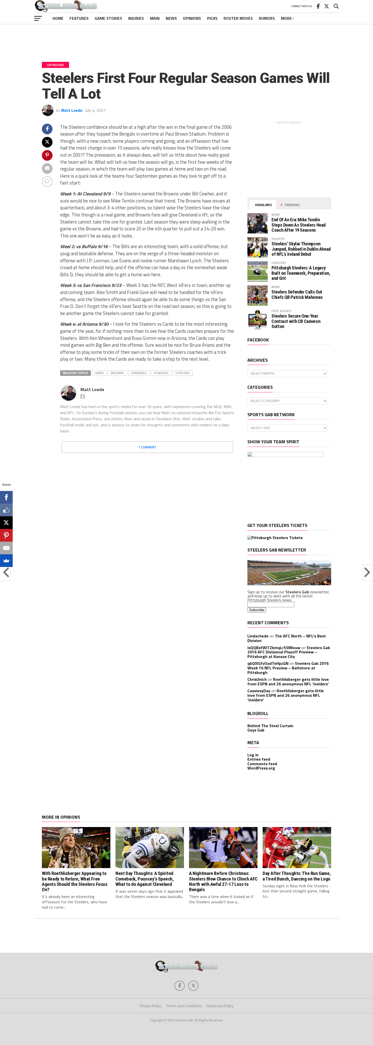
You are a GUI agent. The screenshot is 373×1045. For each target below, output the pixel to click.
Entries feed (258, 759)
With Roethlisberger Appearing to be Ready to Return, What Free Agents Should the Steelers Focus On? (74, 881)
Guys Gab (255, 730)
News (171, 18)
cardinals (139, 372)
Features (79, 18)
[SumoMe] (6, 560)
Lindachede (257, 636)
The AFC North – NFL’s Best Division (286, 638)
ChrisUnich (257, 679)
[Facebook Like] (6, 510)
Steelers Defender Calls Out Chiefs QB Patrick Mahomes (297, 294)
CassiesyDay (258, 691)
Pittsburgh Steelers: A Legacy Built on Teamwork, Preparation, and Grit (301, 273)
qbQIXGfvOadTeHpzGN (268, 663)
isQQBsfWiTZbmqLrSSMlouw (273, 648)
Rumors (267, 18)
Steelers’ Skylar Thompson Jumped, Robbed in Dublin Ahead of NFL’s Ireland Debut (301, 248)
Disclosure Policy (220, 1006)
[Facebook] (6, 497)
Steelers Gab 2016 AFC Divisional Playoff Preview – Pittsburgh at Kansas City (288, 652)
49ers (99, 372)
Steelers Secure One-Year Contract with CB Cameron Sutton (296, 321)
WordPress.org (261, 768)
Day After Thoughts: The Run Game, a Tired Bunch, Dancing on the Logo (297, 876)
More (286, 18)
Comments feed (262, 764)
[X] (6, 522)
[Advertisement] (186, 39)
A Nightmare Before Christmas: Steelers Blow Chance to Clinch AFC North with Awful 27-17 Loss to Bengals (223, 881)
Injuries (136, 18)
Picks (212, 18)
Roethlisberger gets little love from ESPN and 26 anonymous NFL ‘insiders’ (288, 681)
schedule (161, 372)
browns (117, 372)
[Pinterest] (6, 535)
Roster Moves (238, 18)
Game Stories (108, 18)
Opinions (192, 18)
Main (155, 18)
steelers (182, 372)
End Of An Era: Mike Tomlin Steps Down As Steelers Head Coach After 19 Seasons (299, 224)
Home (58, 18)
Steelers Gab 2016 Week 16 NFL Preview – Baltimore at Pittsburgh (288, 667)
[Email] (6, 548)
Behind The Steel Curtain (270, 726)
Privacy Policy (150, 1006)
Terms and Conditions (184, 1006)
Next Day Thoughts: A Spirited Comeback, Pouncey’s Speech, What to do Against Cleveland (144, 878)
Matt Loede (71, 110)
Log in (253, 755)
